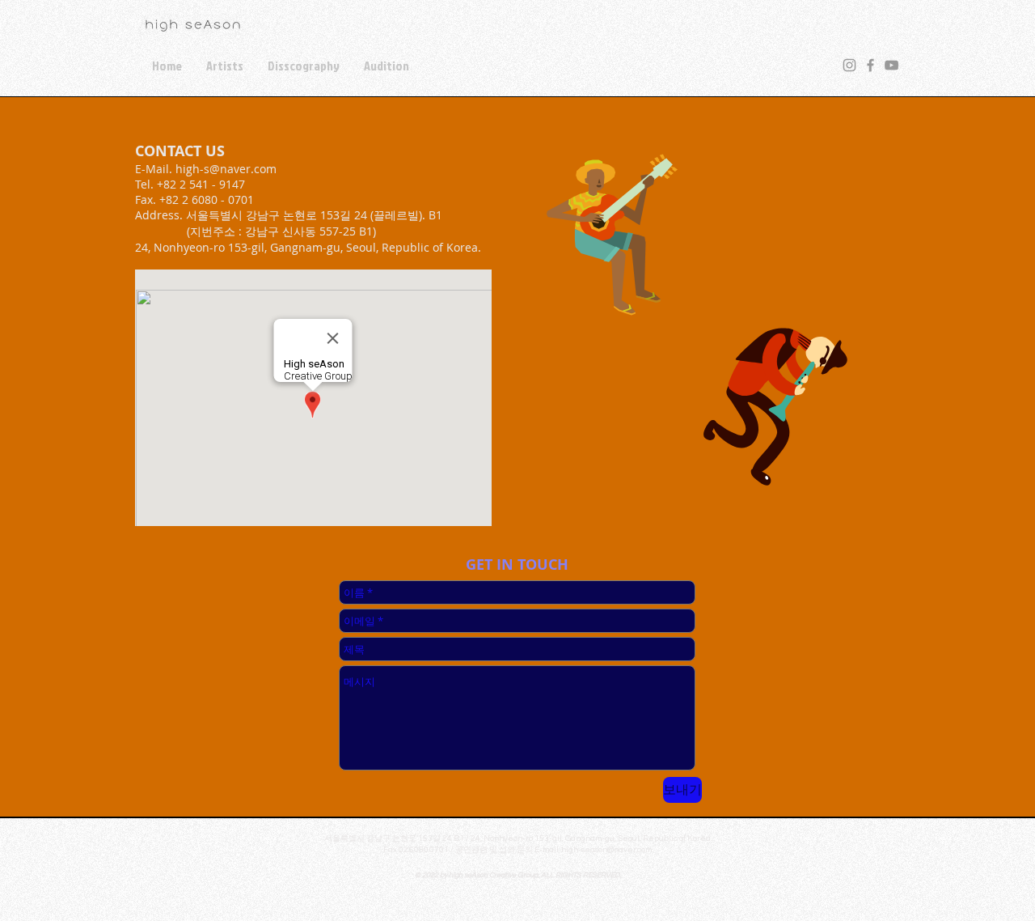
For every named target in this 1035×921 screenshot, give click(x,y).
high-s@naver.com (226, 168)
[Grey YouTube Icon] (891, 65)
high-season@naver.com (606, 850)
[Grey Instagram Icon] (849, 65)
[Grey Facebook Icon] (870, 65)
